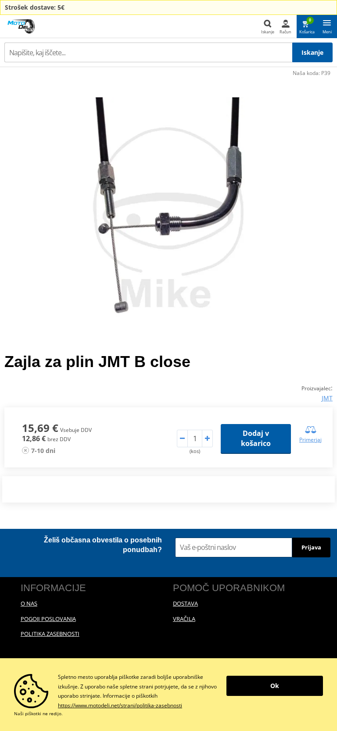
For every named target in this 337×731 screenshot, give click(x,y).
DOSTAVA (185, 603)
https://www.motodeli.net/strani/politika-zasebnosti (120, 705)
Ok (274, 685)
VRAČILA (184, 619)
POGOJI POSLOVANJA (48, 619)
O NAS (29, 603)
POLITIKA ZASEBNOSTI (50, 634)
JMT (327, 398)
